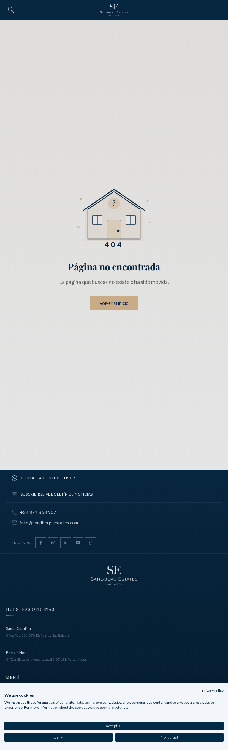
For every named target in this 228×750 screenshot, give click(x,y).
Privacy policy (213, 690)
